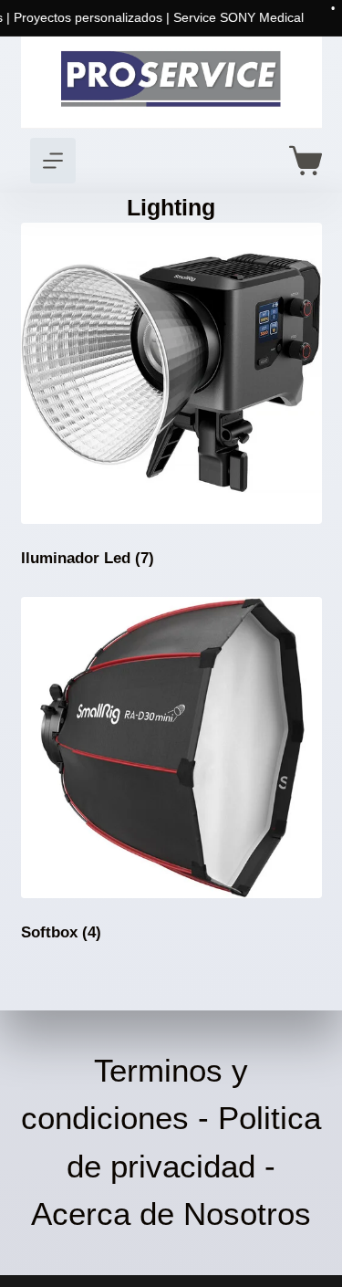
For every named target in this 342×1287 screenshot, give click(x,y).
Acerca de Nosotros (171, 1213)
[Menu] (53, 160)
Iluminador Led (87, 558)
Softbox (61, 932)
